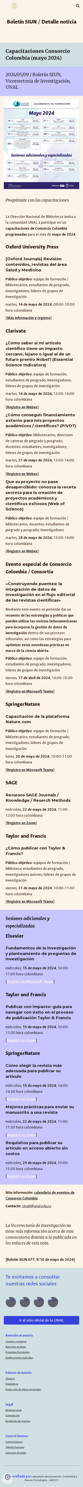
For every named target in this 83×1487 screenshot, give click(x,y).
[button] (5, 6)
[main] (41, 21)
